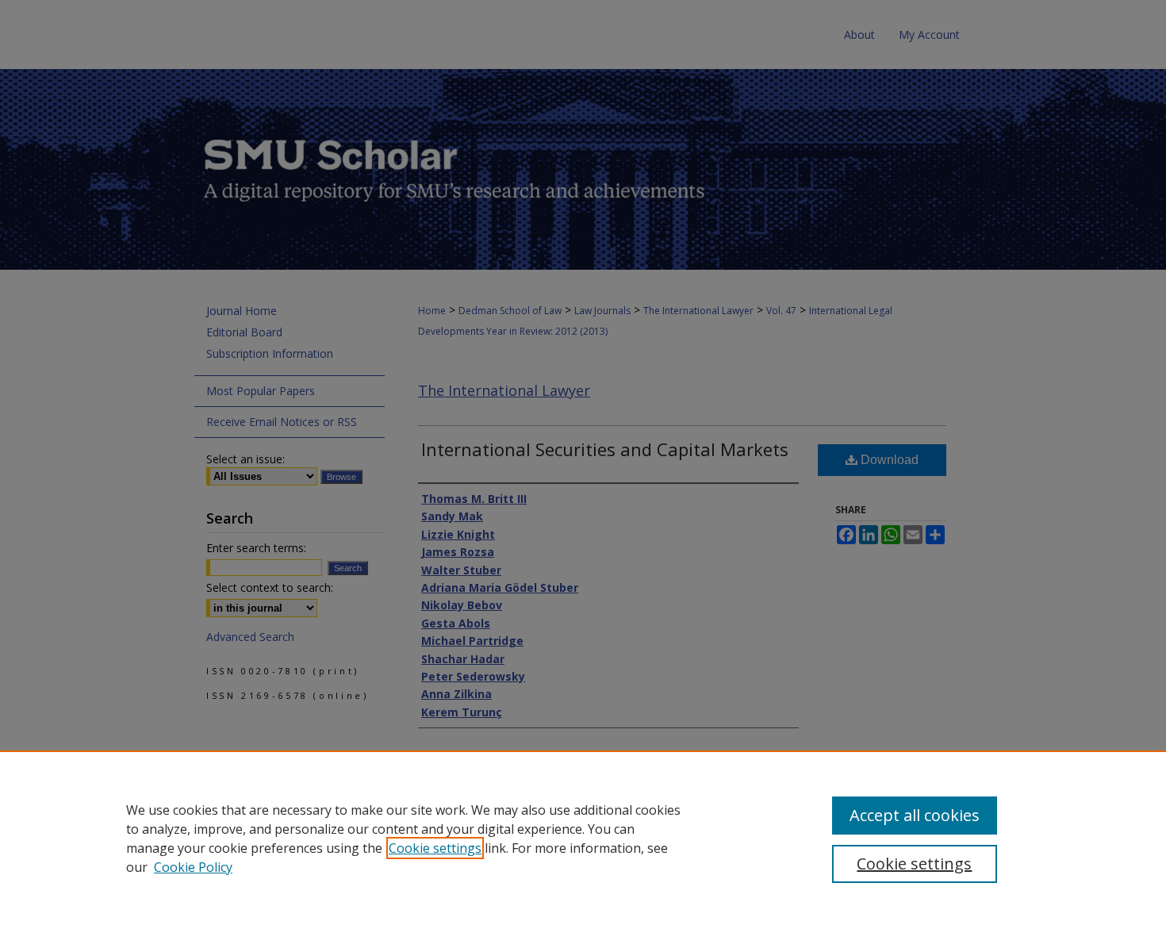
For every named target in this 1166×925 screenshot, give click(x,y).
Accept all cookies (915, 815)
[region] (583, 837)
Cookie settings (435, 848)
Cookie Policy (193, 867)
